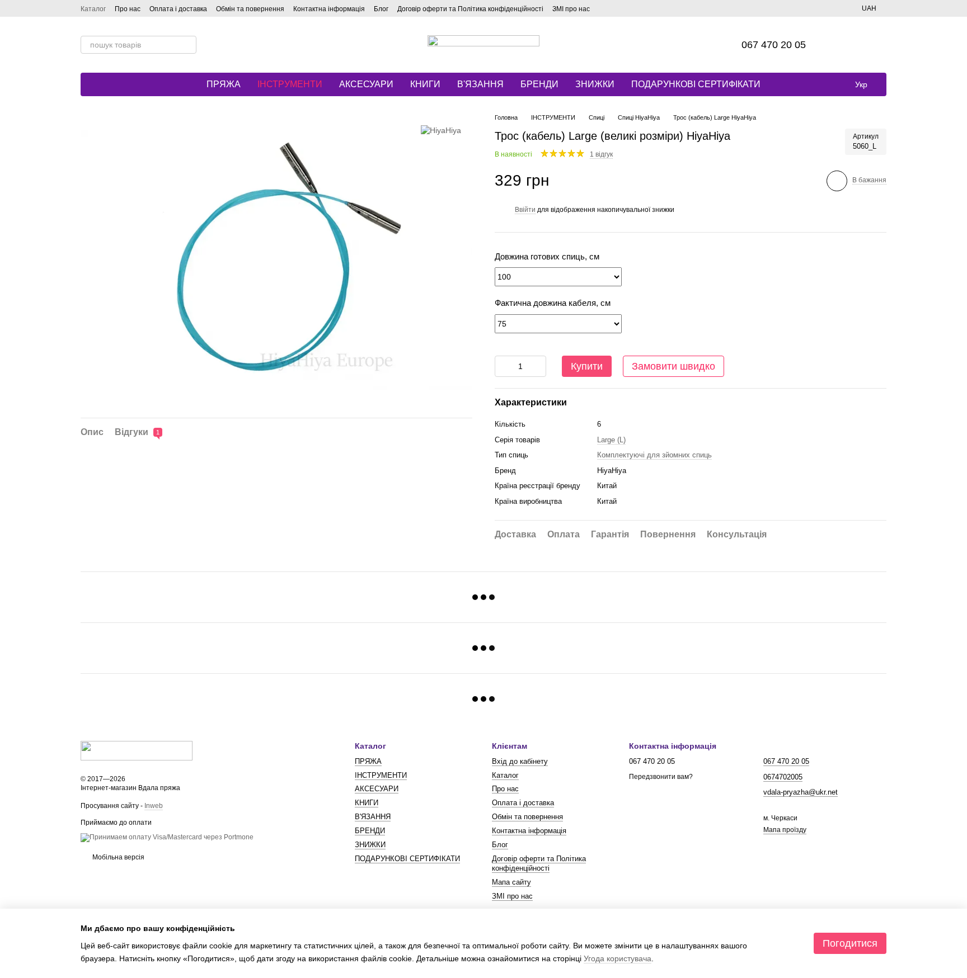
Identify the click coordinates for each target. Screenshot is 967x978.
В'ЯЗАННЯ (480, 84)
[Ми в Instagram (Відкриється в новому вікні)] (618, 8)
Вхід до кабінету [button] (520, 761)
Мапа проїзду (784, 830)
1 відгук (601, 154)
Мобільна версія (117, 857)
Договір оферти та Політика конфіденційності (470, 9)
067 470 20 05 (773, 45)
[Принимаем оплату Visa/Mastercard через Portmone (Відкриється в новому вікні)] (167, 837)
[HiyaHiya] (441, 129)
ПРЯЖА (223, 84)
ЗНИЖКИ (594, 84)
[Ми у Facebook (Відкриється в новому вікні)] (605, 8)
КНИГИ (425, 84)
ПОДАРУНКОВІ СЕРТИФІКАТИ (696, 84)
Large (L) (611, 440)
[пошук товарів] (187, 45)
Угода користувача (617, 958)
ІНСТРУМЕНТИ (289, 84)
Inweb (153, 806)
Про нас (127, 9)
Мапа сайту (511, 882)
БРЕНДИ (539, 84)
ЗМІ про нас (571, 9)
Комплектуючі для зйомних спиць (654, 455)
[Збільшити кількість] (538, 366)
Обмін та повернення (250, 9)
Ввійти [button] (525, 210)
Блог (381, 9)
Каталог (93, 9)
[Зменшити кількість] (503, 366)
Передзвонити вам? (661, 777)
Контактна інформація (329, 9)
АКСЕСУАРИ (366, 84)
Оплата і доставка (178, 9)
